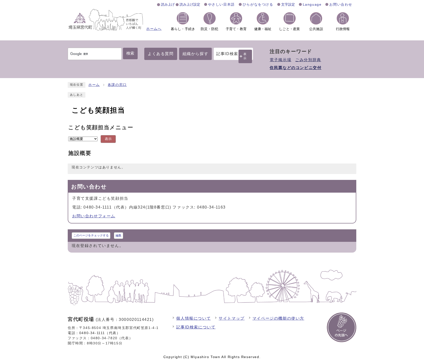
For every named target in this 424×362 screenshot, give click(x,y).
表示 (245, 56)
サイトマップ (232, 318)
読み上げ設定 (190, 4)
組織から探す (196, 54)
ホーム (94, 85)
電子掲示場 (280, 60)
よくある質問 (161, 54)
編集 (118, 235)
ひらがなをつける (258, 4)
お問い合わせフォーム (93, 216)
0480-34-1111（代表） (99, 333)
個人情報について (193, 318)
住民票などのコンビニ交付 (295, 68)
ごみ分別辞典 (308, 60)
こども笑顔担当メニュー (100, 127)
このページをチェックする (91, 235)
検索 (130, 53)
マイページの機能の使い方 (278, 318)
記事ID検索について (195, 327)
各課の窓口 (117, 85)
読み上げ (168, 4)
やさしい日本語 (221, 4)
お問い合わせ (340, 4)
